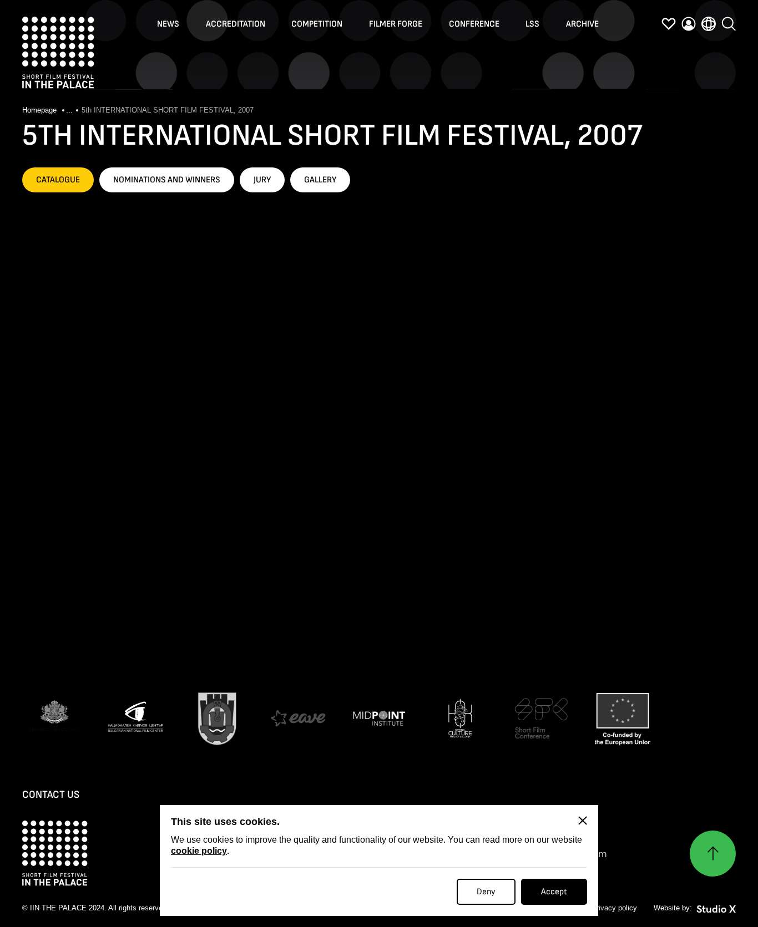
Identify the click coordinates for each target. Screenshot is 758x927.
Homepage (40, 110)
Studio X (716, 909)
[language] (708, 24)
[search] (728, 24)
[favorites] (668, 24)
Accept (554, 892)
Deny (486, 892)
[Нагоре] (713, 854)
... (69, 110)
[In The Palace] (58, 53)
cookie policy (199, 850)
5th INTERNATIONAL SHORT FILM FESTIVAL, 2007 (168, 110)
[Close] (583, 820)
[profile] (688, 24)
